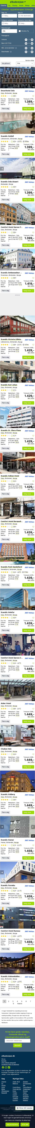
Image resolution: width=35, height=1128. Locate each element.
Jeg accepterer (12, 1124)
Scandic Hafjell (7, 136)
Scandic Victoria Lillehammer (13, 339)
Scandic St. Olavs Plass (11, 430)
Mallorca (15, 1083)
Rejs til (20, 13)
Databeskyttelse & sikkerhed (10, 1064)
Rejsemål (4, 1093)
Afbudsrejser (5, 1091)
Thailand (15, 1098)
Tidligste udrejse (7, 20)
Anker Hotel (6, 703)
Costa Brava (16, 1087)
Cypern (15, 1095)
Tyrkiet (15, 1093)
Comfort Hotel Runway (10, 931)
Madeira (25, 1100)
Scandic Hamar (7, 840)
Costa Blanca (27, 1087)
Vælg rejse (27, 108)
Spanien (25, 1081)
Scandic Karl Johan (9, 385)
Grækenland (26, 1089)
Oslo (2, 93)
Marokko (25, 1098)
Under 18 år (16, 1081)
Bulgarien (26, 1096)
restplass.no (3, 1108)
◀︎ (2, 77)
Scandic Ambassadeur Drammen (15, 273)
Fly (9, 5)
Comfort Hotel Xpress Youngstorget (16, 227)
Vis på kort (6, 63)
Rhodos (25, 1091)
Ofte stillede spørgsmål (8, 1062)
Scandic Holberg (8, 794)
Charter (3, 5)
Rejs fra (4, 13)
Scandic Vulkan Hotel (10, 476)
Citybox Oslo (6, 749)
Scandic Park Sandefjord (11, 567)
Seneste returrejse (24, 20)
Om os (3, 1059)
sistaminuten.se (12, 1108)
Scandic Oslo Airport (9, 182)
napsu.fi (13, 1109)
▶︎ (33, 77)
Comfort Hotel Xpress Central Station (17, 658)
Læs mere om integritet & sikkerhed (17, 1120)
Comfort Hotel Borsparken (12, 521)
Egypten (15, 1100)
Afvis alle (25, 1124)
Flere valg (5, 108)
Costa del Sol (17, 1089)
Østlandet (4, 184)
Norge (15, 93)
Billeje (27, 5)
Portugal (15, 1096)
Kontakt (3, 1061)
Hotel (21, 5)
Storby (14, 5)
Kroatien (25, 1095)
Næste (19, 1004)
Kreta (14, 1091)
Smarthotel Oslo (8, 91)
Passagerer (5, 35)
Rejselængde (5, 28)
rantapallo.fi (6, 1109)
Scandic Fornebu (8, 885)
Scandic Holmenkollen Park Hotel (15, 976)
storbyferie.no (17, 1111)
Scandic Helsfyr (7, 612)
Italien (25, 1093)
